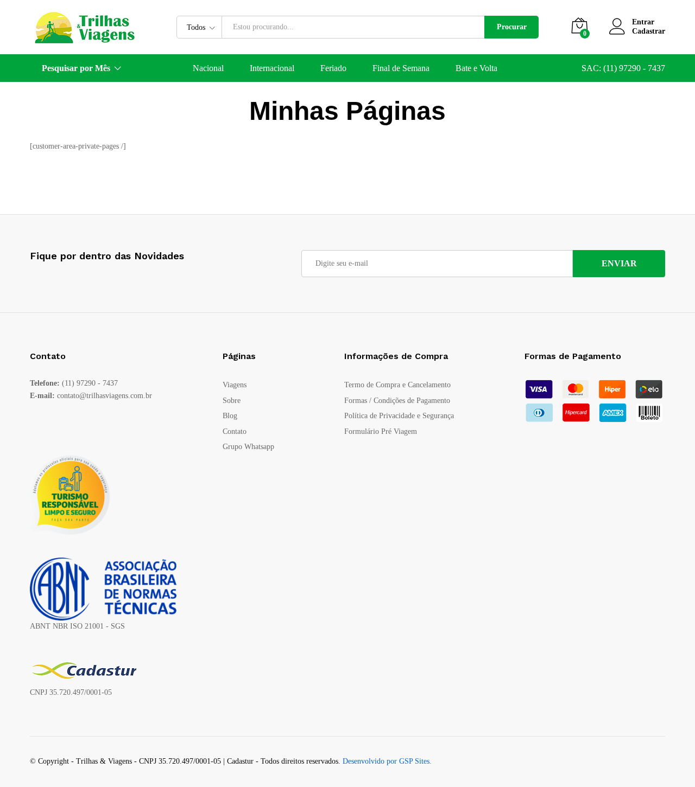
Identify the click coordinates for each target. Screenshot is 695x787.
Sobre (232, 400)
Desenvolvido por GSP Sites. (387, 761)
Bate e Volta (476, 68)
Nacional (208, 68)
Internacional (272, 68)
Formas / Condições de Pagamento (397, 400)
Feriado (333, 68)
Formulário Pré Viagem (380, 431)
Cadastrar (648, 31)
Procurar (512, 27)
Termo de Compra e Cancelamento (397, 385)
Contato (235, 431)
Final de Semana (400, 68)
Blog (230, 416)
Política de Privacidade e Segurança (399, 416)
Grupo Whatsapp (248, 447)
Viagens (235, 385)
